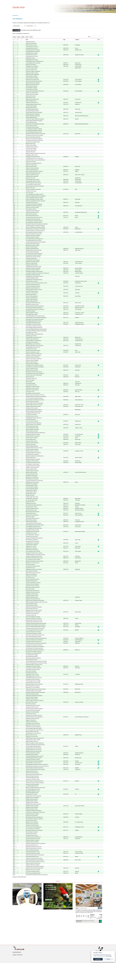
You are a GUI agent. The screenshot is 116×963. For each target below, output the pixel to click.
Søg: (89, 36)
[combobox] (19, 26)
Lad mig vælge (108, 955)
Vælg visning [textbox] (30, 25)
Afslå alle (108, 959)
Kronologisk (16, 30)
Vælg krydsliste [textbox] (16, 25)
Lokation (77, 39)
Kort (99, 39)
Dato (64, 39)
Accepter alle (97, 959)
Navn (27, 39)
